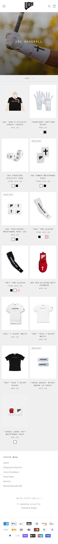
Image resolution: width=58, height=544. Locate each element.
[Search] (49, 6)
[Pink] (47, 237)
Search (6, 463)
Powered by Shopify (29, 508)
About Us (6, 481)
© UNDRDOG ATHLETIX (29, 504)
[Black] (39, 237)
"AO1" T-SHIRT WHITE (15, 334)
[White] (43, 237)
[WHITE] (41, 132)
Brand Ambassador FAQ (12, 486)
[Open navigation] (4, 6)
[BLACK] (45, 132)
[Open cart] (54, 6)
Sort (28, 78)
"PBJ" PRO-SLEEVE (15, 283)
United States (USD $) (28, 498)
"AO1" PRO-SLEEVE (43, 229)
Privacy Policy (8, 476)
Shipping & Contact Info (12, 467)
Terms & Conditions (11, 472)
